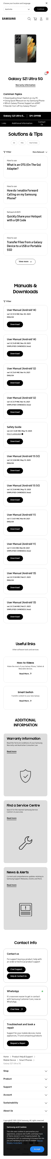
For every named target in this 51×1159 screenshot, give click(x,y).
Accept (37, 1149)
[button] (25, 167)
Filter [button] (8, 152)
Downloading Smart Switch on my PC (21, 98)
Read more (11, 751)
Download (15, 324)
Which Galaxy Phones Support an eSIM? (22, 103)
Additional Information (22, 123)
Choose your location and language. (17, 3)
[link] (46, 73)
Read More (24, 673)
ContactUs (41, 123)
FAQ (22, 143)
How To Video (33, 143)
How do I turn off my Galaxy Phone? (21, 106)
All (14, 143)
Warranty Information (25, 85)
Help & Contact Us (18, 976)
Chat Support (16, 969)
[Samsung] (8, 19)
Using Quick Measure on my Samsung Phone (24, 100)
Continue (40, 9)
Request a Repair (17, 1043)
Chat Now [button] (14, 1009)
